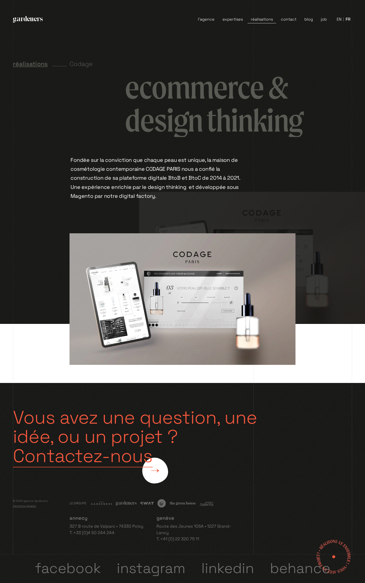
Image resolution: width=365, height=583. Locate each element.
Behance (300, 568)
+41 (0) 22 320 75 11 (179, 539)
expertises (232, 19)
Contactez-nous (83, 455)
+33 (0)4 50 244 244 (93, 532)
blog (308, 19)
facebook (68, 568)
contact (288, 19)
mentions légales (24, 506)
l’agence (206, 19)
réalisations (262, 19)
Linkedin (227, 568)
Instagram (151, 568)
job (324, 19)
